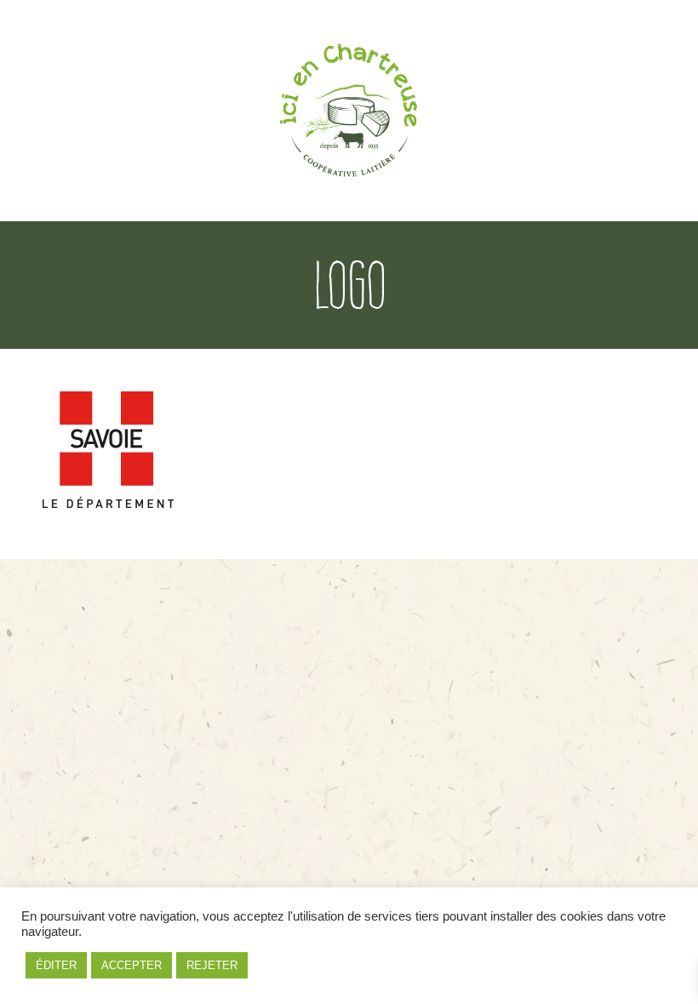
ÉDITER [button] (56, 965)
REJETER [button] (211, 965)
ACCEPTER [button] (131, 965)
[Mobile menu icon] (637, 111)
